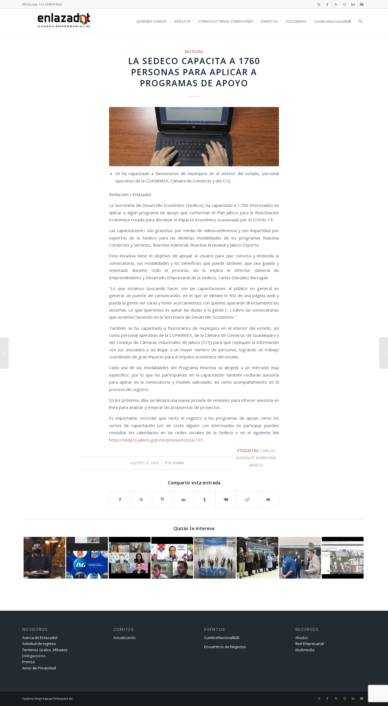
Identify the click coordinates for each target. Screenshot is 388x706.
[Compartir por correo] (268, 499)
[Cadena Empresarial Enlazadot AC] (64, 21)
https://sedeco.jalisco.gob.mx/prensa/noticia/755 (156, 440)
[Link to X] (319, 4)
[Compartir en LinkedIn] (183, 499)
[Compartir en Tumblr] (204, 499)
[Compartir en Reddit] (247, 499)
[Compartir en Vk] (226, 499)
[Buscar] (360, 21)
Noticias (194, 51)
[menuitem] (151, 21)
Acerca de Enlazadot (39, 637)
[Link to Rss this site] (336, 4)
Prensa (28, 661)
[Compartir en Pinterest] (162, 499)
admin (178, 463)
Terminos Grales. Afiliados (45, 649)
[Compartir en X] (141, 499)
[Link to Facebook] (327, 4)
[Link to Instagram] (344, 4)
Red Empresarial (309, 643)
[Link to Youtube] (361, 4)
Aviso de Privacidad (39, 668)
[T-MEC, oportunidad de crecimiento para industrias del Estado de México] (4, 353)
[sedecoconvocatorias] (194, 136)
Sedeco (256, 465)
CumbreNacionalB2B (221, 637)
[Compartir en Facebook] (120, 499)
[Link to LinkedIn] (353, 4)
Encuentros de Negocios (225, 646)
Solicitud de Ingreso (39, 643)
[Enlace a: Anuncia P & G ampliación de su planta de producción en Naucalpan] (87, 558)
